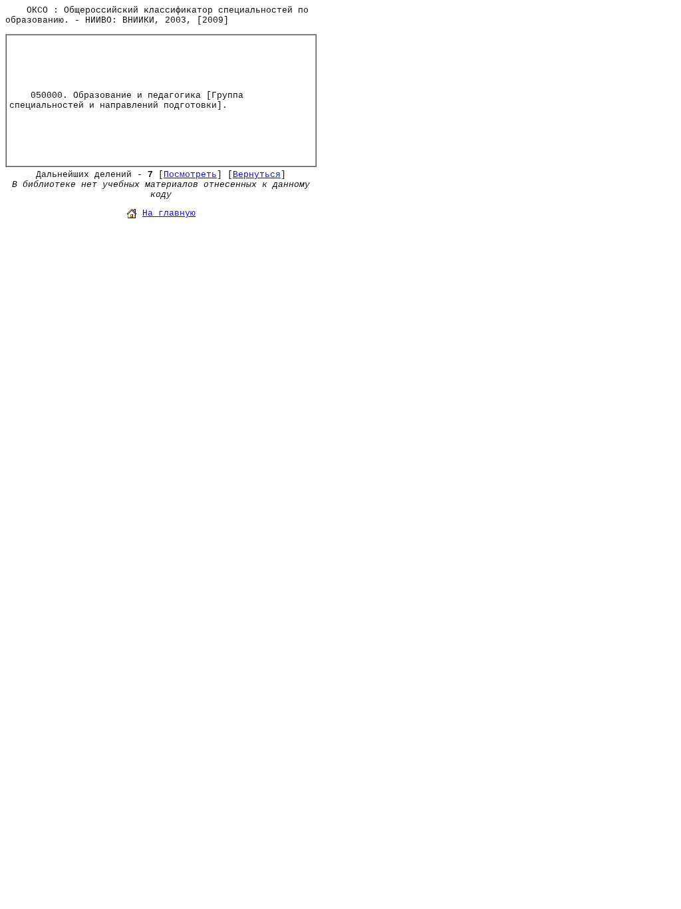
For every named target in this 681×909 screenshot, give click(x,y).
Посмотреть (190, 175)
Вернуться (257, 175)
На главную (169, 213)
